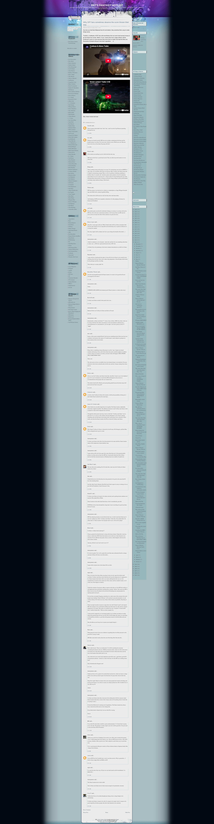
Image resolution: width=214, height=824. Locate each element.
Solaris (70, 245)
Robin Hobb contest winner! (140, 400)
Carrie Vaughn (71, 194)
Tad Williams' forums (73, 322)
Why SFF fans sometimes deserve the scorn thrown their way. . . (106, 23)
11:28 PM (89, 133)
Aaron (89, 755)
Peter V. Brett (71, 74)
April (137, 555)
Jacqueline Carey (72, 82)
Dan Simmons (71, 179)
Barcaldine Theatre (92, 272)
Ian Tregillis (71, 192)
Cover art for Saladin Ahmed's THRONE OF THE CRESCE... (141, 327)
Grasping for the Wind (139, 111)
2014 (136, 235)
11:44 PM (89, 147)
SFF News (70, 274)
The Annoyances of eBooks (140, 356)
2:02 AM (89, 788)
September (138, 250)
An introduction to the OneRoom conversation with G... (141, 488)
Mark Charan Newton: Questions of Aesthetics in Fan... (141, 285)
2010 (136, 564)
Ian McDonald (71, 139)
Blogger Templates (103, 820)
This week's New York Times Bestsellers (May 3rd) (140, 475)
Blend (89, 528)
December (138, 244)
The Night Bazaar (138, 167)
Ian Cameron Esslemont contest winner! (141, 365)
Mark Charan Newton (73, 150)
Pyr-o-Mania (137, 124)
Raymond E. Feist (72, 99)
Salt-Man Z (90, 464)
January (137, 561)
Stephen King (71, 126)
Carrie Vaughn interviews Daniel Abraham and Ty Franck (140, 334)
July (137, 255)
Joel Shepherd (71, 177)
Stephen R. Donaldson (73, 88)
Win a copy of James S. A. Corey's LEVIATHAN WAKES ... (141, 378)
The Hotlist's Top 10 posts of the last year (141, 352)
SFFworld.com (71, 302)
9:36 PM (89, 751)
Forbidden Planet (138, 102)
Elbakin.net (71, 317)
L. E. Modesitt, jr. (72, 143)
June (137, 257)
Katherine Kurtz (72, 127)
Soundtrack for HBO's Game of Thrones (140, 531)
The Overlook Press (72, 251)
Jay (88, 137)
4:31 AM (89, 279)
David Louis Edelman (73, 93)
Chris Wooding (71, 207)
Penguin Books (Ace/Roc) (74, 236)
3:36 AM (89, 625)
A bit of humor (139, 435)
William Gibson (72, 106)
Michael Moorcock (72, 144)
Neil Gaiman (71, 105)
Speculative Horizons (139, 143)
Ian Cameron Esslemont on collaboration (141, 542)
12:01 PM (89, 446)
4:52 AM (89, 303)
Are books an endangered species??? (139, 305)
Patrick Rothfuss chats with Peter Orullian (141, 459)
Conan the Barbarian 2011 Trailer (140, 504)
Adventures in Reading (139, 78)
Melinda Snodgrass (72, 181)
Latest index (137, 27)
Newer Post (85, 812)
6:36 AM (89, 343)
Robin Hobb (71, 112)
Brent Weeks (71, 198)
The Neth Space (137, 165)
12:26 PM (89, 489)
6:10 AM (89, 329)
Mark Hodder (71, 114)
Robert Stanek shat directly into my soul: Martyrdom (141, 432)
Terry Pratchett (71, 160)
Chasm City (138, 438)
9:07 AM (89, 763)
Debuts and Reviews (138, 87)
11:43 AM (89, 730)
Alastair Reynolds (72, 163)
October (138, 248)
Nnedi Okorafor (71, 154)
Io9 (69, 276)
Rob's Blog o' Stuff (138, 130)
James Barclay (71, 70)
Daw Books (71, 224)
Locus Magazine (72, 266)
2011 (136, 242)
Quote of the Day (139, 501)
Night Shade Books (72, 230)
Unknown (90, 392)
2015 (136, 233)
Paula (88, 426)
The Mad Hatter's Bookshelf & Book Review (140, 163)
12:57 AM (89, 234)
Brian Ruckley (71, 167)
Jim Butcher (71, 80)
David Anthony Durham (73, 91)
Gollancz (70, 226)
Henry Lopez (90, 222)
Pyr (69, 241)
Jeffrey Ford (71, 101)
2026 (136, 209)
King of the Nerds (138, 115)
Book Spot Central (72, 309)
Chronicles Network (72, 278)
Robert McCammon (72, 137)
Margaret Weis (71, 200)
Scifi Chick (136, 133)
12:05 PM (89, 459)
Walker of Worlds (138, 182)
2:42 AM (89, 267)
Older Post (127, 812)
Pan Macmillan (71, 234)
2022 (136, 218)
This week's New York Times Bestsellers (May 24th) (140, 290)
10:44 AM (89, 690)
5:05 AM (89, 313)
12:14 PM (89, 472)
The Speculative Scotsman (140, 175)
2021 (136, 220)
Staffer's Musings (138, 147)
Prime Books (71, 238)
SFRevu (70, 283)
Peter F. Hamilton (72, 108)
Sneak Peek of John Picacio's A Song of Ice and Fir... (140, 316)
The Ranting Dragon (138, 169)
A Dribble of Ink (137, 74)
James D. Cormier (92, 404)
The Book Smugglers (139, 154)
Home (106, 812)
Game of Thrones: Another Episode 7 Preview (140, 300)
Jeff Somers (71, 182)
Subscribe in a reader (72, 48)
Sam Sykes (70, 188)
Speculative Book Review (140, 137)
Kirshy (89, 373)
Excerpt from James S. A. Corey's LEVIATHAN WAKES (141, 276)
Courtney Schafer (72, 171)
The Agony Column (138, 151)
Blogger (117, 819)
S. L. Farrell (71, 97)
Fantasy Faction (137, 95)
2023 (136, 216)
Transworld (70, 255)
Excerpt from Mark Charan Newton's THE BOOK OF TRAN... (140, 395)
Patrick (89, 151)
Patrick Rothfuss (72, 165)
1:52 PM (89, 523)
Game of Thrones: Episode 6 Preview (140, 384)
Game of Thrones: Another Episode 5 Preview (140, 414)
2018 (136, 227)
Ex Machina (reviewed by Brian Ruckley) (141, 344)
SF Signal (70, 268)
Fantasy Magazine (138, 98)
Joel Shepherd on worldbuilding (139, 483)
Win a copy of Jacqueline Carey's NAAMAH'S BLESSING (140, 426)
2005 (136, 575)
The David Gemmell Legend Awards (140, 493)
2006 (136, 573)
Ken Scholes (71, 173)
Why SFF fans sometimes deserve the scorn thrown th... (141, 408)
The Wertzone (137, 179)
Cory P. (89, 793)
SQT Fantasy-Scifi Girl (139, 145)
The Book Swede (138, 156)
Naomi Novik (71, 152)
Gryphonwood (71, 285)
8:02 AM (89, 368)
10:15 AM (89, 666)
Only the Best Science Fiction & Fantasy (139, 121)
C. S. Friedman (71, 103)
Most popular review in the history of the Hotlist (141, 311)
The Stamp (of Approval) (139, 177)
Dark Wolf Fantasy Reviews (140, 82)
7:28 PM (89, 558)
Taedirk (89, 125)
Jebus (88, 735)
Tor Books (70, 253)
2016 (136, 231)
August (137, 252)
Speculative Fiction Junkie (140, 139)
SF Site (70, 272)
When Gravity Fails (138, 184)
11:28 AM (89, 422)
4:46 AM (89, 293)
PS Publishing (71, 240)
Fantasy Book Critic (138, 93)
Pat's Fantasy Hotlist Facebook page (73, 42)
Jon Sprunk (71, 184)
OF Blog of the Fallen (139, 119)
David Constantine (72, 86)
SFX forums (71, 315)
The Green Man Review (139, 160)
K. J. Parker (70, 156)
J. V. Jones (70, 118)
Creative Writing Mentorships (139, 404)
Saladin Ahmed (71, 65)
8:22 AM (89, 640)
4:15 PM (89, 546)
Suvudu (70, 287)
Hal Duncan (71, 89)
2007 (136, 571)
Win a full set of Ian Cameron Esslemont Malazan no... (141, 511)
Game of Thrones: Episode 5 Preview (140, 448)
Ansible (70, 270)
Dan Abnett (71, 61)
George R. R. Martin (73, 135)
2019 (136, 224)
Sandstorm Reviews (138, 132)
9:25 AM (89, 775)
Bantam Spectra (72, 222)
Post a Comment (87, 810)
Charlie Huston (71, 116)
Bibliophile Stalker (138, 80)
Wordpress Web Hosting (103, 821)
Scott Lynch (71, 133)
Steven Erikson (71, 95)
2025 (136, 211)
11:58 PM (89, 183)
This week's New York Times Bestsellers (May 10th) (140, 419)
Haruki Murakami (72, 148)
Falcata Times (137, 91)
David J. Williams (72, 201)
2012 (136, 240)
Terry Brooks (71, 76)
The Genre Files (137, 158)
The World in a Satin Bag (139, 180)
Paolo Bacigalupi (72, 67)
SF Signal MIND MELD (141, 320)
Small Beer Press (72, 243)
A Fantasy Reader (138, 76)
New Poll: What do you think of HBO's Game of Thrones (141, 388)
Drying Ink (136, 89)
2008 (136, 568)
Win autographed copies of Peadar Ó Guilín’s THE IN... (141, 464)
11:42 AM (89, 434)
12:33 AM (89, 203)
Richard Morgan (72, 146)
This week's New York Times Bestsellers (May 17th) (140, 370)
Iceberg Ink (136, 113)
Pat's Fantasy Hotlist (107, 5)
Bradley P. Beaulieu (72, 72)
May (137, 259)
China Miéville (71, 141)
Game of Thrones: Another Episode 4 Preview (140, 497)
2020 (136, 222)
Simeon (89, 645)
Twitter (137, 261)
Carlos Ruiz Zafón (72, 209)
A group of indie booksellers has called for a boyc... (140, 340)
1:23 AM (89, 250)
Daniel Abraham (72, 63)
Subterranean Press (72, 247)
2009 (136, 566)
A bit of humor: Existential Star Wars (141, 456)
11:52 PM (89, 162)
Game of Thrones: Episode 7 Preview (140, 348)
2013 (136, 238)
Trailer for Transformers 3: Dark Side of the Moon (141, 361)
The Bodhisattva (138, 152)
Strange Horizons (72, 281)
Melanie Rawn (71, 162)
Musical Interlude (140, 374)
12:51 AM (89, 217)
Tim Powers (71, 158)
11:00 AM (89, 716)
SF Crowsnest (71, 280)
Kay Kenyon (71, 124)
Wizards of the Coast (73, 257)
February (138, 559)
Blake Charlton (71, 84)
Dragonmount (71, 307)
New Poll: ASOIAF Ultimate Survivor (140, 519)
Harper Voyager (71, 228)
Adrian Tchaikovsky (73, 190)
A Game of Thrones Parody (140, 295)
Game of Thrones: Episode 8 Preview (140, 264)
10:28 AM (89, 387)
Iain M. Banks (71, 69)
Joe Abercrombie (72, 59)
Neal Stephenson (72, 186)
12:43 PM (89, 509)
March (137, 557)
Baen (69, 221)
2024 (136, 214)
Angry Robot (71, 219)
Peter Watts (70, 196)
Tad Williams (71, 203)
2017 (136, 229)
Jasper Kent (71, 122)
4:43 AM (89, 806)
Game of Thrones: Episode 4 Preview (140, 515)
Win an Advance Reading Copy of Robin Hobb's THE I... (141, 537)
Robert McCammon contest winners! (140, 452)
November (138, 246)
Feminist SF (136, 100)
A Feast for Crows (139, 507)
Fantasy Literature (138, 97)
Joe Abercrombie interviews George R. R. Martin (141, 469)
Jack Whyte (71, 205)
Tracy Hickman (71, 110)
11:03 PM (89, 568)
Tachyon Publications (73, 249)
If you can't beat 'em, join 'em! (140, 280)
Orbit (69, 232)
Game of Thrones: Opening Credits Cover (140, 547)
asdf (88, 208)
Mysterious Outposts (138, 117)
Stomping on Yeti (138, 149)
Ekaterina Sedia (72, 175)
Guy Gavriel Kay (72, 120)
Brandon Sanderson (72, 169)
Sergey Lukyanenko (73, 131)
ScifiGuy (136, 135)
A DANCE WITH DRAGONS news (140, 323)
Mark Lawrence (71, 129)
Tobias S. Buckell (72, 78)
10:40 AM (89, 399)
